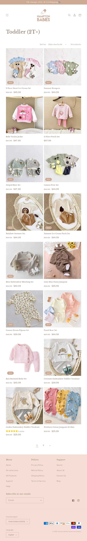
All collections (12, 470)
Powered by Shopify (75, 531)
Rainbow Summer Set (15, 234)
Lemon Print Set (51, 185)
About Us (61, 470)
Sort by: (43, 44)
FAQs (8, 486)
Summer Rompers (52, 88)
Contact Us (61, 476)
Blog (59, 481)
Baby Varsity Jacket (14, 137)
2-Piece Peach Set (52, 137)
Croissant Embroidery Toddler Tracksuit (62, 379)
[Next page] (50, 445)
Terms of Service (38, 481)
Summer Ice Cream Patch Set (57, 234)
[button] (7, 15)
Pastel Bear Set (50, 330)
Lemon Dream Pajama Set (17, 330)
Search (60, 465)
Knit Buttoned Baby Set (16, 379)
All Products (11, 476)
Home (8, 465)
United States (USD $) (16, 521)
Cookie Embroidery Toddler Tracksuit (23, 427)
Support (9, 481)
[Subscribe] (40, 500)
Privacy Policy (37, 465)
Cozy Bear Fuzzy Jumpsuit (55, 282)
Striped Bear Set (13, 185)
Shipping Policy (37, 476)
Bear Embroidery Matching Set (20, 282)
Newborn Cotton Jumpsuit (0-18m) (59, 427)
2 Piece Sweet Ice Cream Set (18, 88)
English (11, 535)
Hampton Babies (63, 531)
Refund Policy (37, 470)
